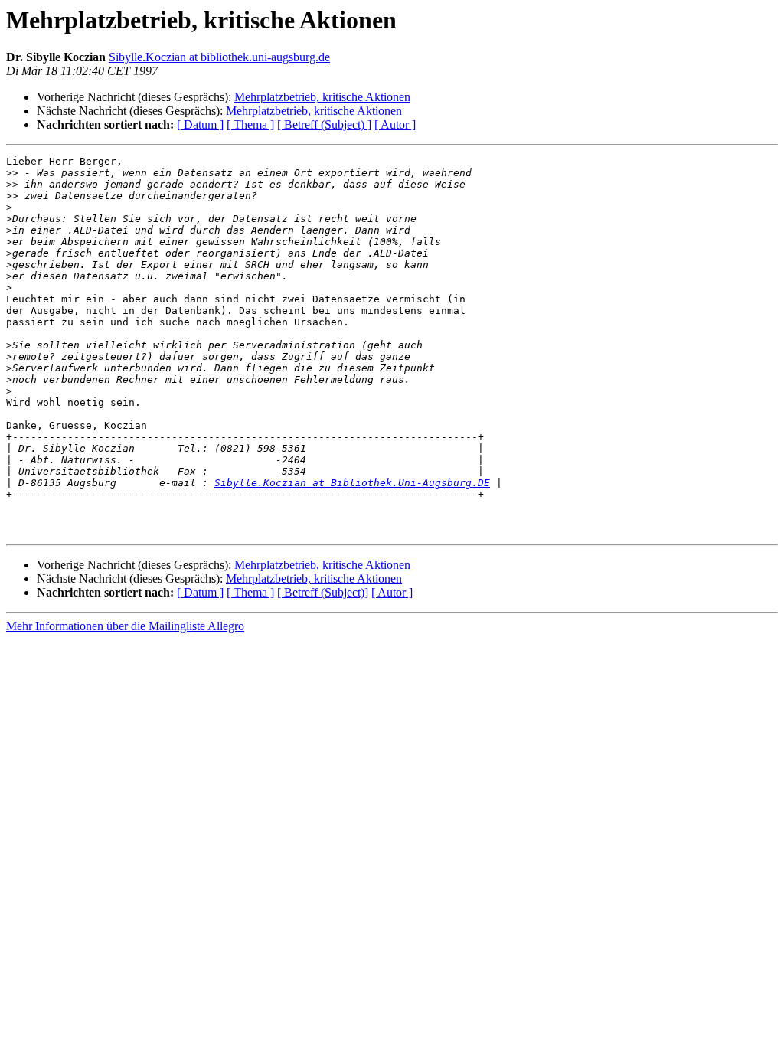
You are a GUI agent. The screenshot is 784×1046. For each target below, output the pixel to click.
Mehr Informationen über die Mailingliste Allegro (125, 626)
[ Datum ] (200, 124)
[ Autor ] (395, 124)
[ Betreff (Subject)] (322, 592)
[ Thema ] (250, 124)
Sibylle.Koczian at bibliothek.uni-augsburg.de (219, 57)
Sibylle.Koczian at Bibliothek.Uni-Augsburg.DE (352, 483)
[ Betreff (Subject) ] (324, 124)
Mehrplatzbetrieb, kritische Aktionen (322, 96)
